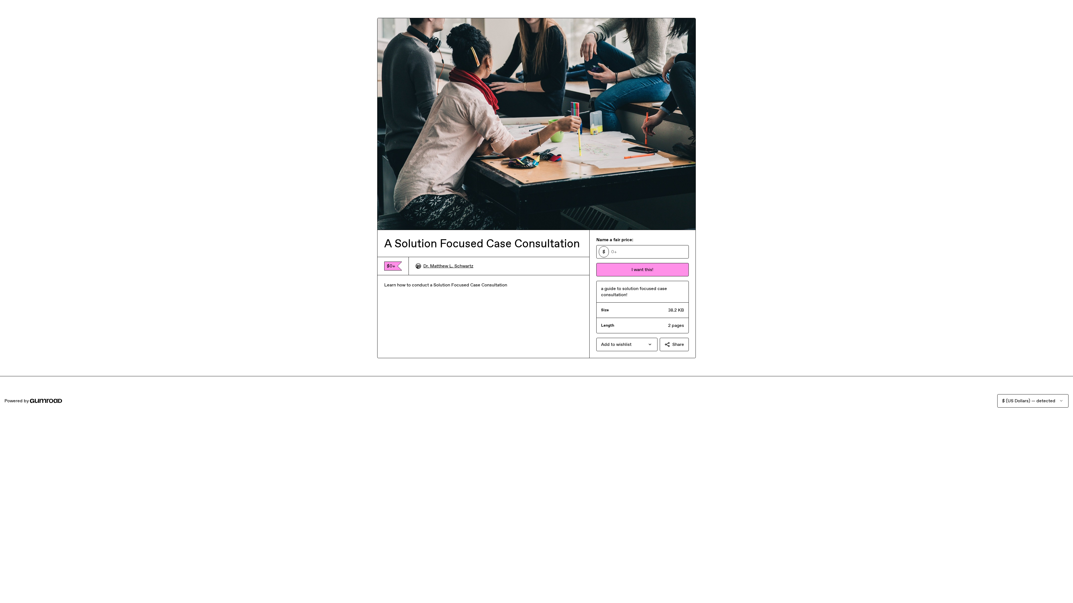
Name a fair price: (614, 239)
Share (678, 344)
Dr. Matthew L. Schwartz (448, 266)
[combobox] (626, 344)
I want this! (642, 269)
